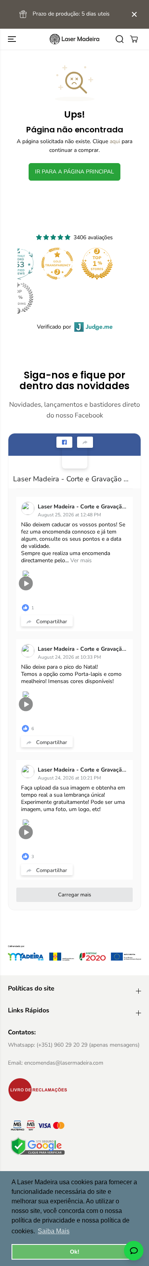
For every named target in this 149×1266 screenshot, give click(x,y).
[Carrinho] (134, 39)
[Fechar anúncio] (134, 14)
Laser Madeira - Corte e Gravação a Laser (71, 479)
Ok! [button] (74, 1251)
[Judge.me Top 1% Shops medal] (97, 264)
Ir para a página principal (74, 171)
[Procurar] (119, 39)
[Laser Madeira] (74, 39)
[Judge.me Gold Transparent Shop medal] (57, 264)
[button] (12, 39)
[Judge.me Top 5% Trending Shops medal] (17, 298)
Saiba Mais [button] (54, 1231)
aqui (115, 141)
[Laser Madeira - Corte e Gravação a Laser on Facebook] (74, 456)
